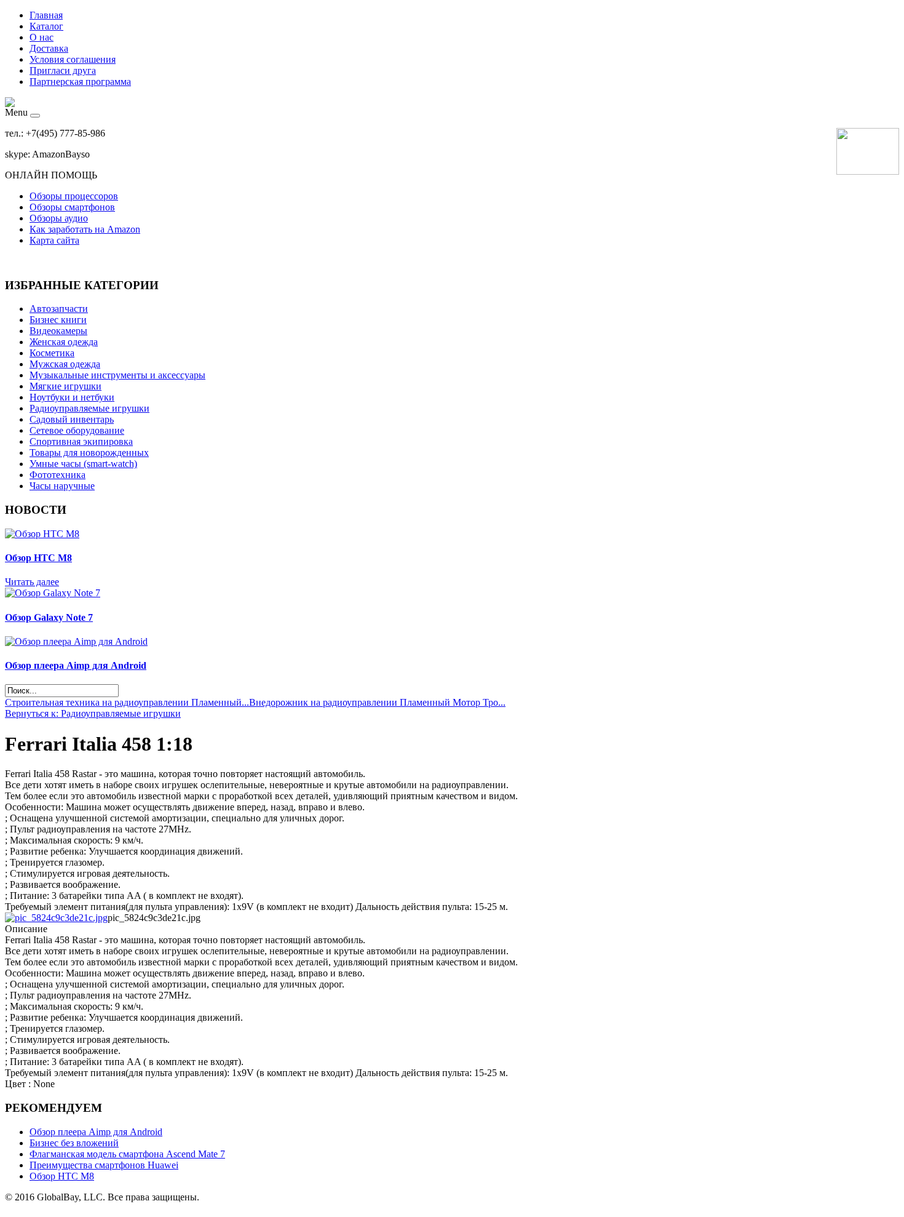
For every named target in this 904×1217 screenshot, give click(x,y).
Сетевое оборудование (77, 430)
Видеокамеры (58, 330)
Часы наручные (62, 486)
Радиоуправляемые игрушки (89, 408)
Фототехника (57, 474)
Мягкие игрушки (65, 386)
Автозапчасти (59, 308)
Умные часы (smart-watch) (83, 463)
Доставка (49, 48)
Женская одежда (64, 342)
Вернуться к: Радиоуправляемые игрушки (93, 713)
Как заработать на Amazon (85, 229)
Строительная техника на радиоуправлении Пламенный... (127, 702)
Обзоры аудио (59, 218)
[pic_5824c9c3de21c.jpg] (56, 917)
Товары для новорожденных (89, 452)
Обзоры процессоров (74, 196)
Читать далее (32, 582)
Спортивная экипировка (81, 441)
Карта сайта (54, 240)
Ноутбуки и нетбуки (72, 397)
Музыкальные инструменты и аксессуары (117, 375)
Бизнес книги (58, 319)
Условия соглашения (73, 59)
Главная (46, 15)
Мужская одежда (65, 364)
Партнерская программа (80, 81)
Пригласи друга (63, 70)
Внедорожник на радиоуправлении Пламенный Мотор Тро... (377, 702)
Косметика (52, 353)
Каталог (46, 26)
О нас (42, 37)
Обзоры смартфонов (72, 207)
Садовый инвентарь (72, 419)
